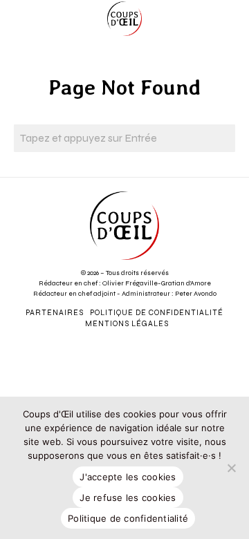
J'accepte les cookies (128, 476)
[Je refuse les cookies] (232, 468)
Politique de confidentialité (128, 518)
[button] (221, 138)
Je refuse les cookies (128, 497)
